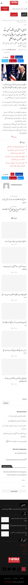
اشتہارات (25, 553)
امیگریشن (24, 14)
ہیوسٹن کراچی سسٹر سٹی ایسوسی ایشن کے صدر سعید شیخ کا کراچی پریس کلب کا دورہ (14, 509)
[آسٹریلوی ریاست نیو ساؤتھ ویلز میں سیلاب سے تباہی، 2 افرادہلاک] (5, 519)
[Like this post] (13, 57)
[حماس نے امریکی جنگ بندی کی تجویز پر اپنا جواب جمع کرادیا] (14, 339)
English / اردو (4, 9)
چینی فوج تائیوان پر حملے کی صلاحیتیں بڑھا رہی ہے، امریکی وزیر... (14, 296)
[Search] (26, 2)
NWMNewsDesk (11, 49)
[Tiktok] (19, 569)
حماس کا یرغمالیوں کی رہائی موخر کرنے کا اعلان (16, 146)
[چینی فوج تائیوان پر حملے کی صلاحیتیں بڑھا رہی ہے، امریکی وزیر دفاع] (14, 283)
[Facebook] (4, 569)
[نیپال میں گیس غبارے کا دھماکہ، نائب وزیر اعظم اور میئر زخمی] (5, 533)
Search (24, 398)
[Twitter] (9, 569)
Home (24, 20)
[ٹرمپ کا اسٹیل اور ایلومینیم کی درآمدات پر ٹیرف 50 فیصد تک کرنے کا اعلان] (14, 255)
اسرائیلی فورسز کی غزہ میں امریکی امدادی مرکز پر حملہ (15, 241)
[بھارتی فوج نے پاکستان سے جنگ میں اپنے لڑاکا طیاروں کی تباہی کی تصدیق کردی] (14, 367)
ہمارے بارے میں (8, 578)
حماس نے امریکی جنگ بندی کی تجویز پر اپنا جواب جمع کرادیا (14, 351)
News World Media (8, 581)
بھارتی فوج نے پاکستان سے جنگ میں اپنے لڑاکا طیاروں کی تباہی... (15, 379)
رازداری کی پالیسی (23, 544)
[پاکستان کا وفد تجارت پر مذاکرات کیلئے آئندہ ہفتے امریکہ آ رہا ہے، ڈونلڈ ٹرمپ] (14, 311)
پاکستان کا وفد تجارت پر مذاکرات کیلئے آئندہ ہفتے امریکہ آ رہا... (14, 323)
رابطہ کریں (25, 550)
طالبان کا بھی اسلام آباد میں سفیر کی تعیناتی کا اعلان (17, 420)
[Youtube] (14, 569)
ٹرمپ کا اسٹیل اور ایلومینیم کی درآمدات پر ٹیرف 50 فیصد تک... (14, 268)
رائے (25, 547)
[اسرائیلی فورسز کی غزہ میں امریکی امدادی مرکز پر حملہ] (14, 230)
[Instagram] (24, 569)
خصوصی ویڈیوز (14, 14)
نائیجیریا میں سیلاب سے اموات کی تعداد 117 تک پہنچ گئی (16, 441)
